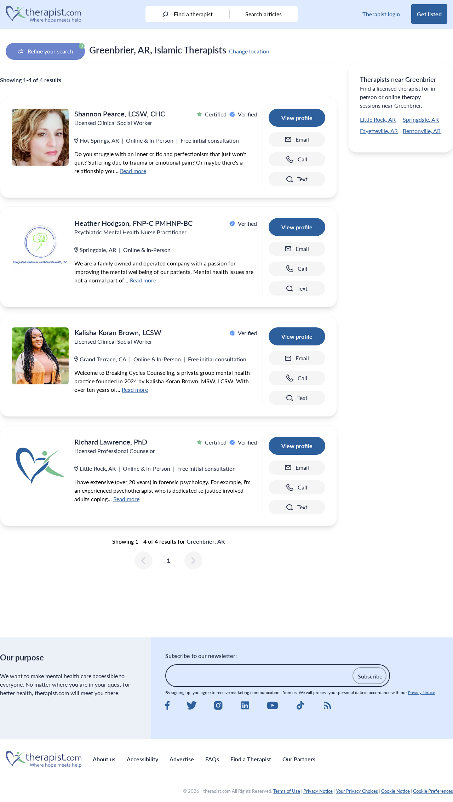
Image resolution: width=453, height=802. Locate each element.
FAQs (212, 759)
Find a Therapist (250, 759)
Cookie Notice (395, 791)
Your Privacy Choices (357, 791)
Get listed (429, 14)
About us (104, 759)
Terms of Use (286, 791)
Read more (133, 171)
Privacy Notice (421, 692)
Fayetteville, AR (379, 131)
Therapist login (381, 14)
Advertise (182, 759)
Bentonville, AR (422, 131)
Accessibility (142, 759)
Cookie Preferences (433, 791)
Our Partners (298, 759)
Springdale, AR (421, 119)
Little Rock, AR (378, 119)
